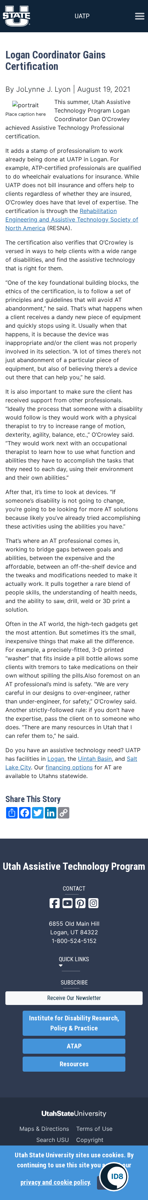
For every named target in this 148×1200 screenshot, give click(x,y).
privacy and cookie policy (54, 1182)
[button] (74, 962)
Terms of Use (94, 1128)
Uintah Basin (95, 758)
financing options (69, 767)
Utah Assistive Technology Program (74, 867)
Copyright (89, 1139)
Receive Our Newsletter (74, 998)
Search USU (52, 1139)
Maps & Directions (44, 1128)
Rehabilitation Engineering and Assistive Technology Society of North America (71, 219)
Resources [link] (74, 1064)
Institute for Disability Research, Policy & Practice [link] (74, 1023)
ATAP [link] (74, 1046)
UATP (82, 16)
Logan (55, 758)
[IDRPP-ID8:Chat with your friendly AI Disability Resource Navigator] (114, 1177)
